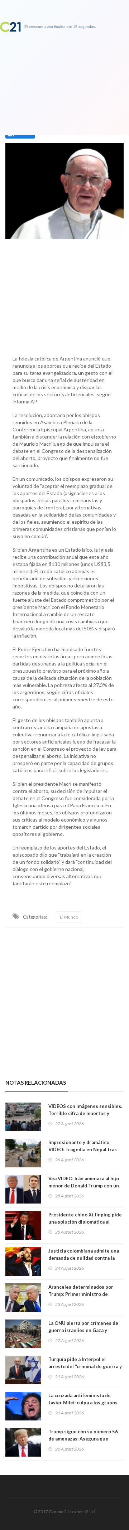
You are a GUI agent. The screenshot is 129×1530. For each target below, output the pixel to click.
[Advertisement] (64, 295)
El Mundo (69, 917)
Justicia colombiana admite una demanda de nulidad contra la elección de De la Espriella (83, 1258)
